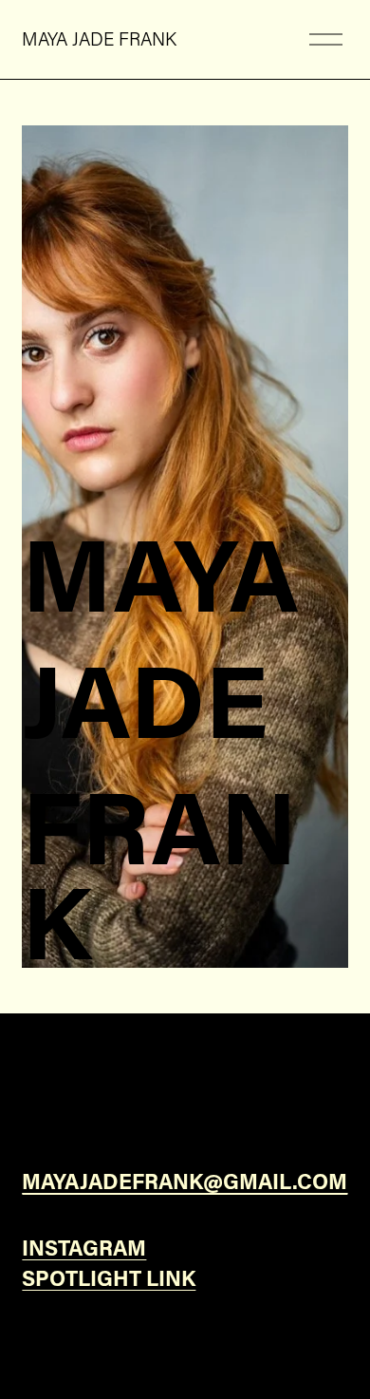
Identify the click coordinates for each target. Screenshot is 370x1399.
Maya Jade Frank (99, 38)
